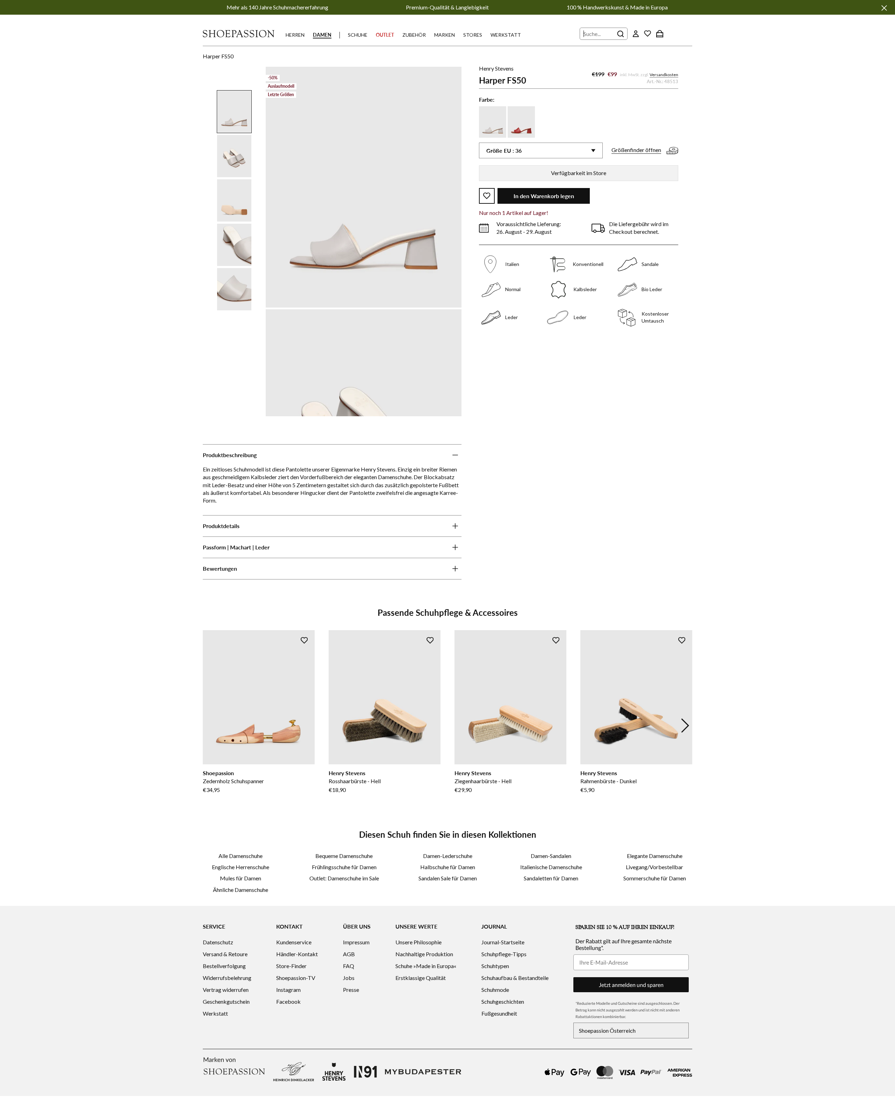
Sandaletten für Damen (551, 878)
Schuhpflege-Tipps (504, 954)
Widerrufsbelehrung (227, 977)
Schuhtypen (495, 966)
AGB (349, 954)
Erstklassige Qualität (420, 977)
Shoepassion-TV (295, 977)
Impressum (356, 942)
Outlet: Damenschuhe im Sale (344, 878)
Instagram (288, 989)
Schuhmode (495, 989)
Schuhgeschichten (502, 1001)
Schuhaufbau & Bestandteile (515, 977)
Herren (295, 35)
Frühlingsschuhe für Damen (344, 867)
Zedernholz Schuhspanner (233, 781)
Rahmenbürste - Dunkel (608, 781)
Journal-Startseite (502, 942)
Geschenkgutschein (226, 1001)
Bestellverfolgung (224, 966)
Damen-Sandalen (551, 855)
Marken (444, 35)
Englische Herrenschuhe (240, 867)
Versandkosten (664, 74)
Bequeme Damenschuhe (344, 855)
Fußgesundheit (499, 1013)
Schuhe (357, 35)
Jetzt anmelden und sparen (631, 984)
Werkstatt (506, 35)
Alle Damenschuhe (241, 855)
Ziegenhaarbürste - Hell (482, 781)
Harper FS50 (218, 56)
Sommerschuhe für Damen (654, 878)
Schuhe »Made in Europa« (425, 966)
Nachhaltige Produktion (424, 954)
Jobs (349, 977)
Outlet (385, 35)
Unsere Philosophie (418, 942)
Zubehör (414, 35)
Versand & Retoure (225, 954)
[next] (685, 725)
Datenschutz (218, 942)
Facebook (288, 1001)
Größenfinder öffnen (636, 149)
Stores (472, 35)
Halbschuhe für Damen (447, 867)
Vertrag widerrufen (226, 989)
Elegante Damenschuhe (654, 855)
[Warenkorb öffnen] (659, 33)
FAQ (348, 966)
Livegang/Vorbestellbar (654, 867)
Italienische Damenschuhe (551, 867)
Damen (322, 35)
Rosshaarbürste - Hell (355, 781)
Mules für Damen (240, 878)
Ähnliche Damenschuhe (240, 889)
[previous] (210, 725)
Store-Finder (291, 966)
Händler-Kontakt (297, 954)
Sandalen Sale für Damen (447, 878)
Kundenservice (294, 942)
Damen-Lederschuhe (447, 855)
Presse (351, 989)
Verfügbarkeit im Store (578, 173)
